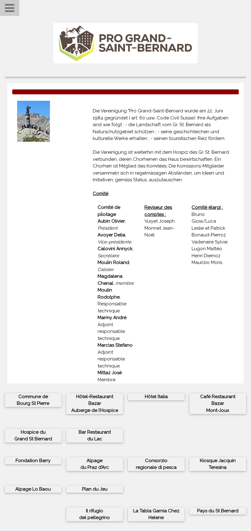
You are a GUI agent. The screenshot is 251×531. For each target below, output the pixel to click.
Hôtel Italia (156, 396)
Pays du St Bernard (217, 511)
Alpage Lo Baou (33, 489)
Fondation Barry (33, 460)
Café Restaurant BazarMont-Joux (217, 403)
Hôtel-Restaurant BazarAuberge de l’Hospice (94, 403)
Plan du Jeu (94, 489)
